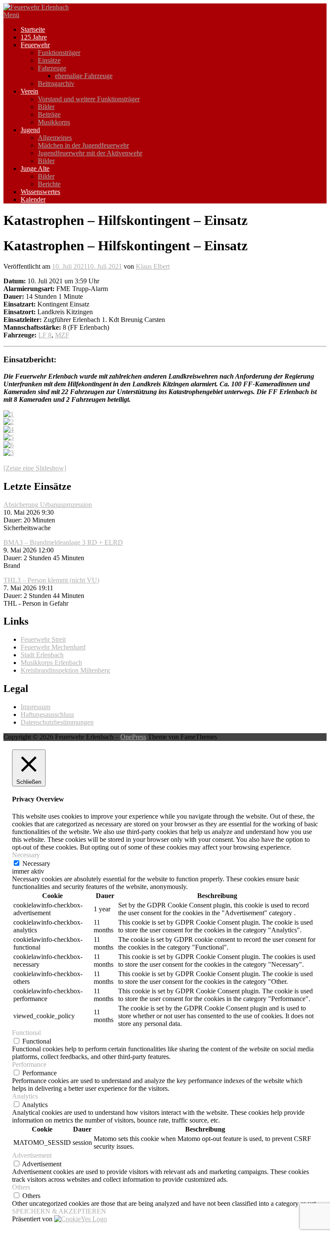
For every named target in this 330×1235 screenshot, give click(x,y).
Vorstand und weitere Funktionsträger (89, 99)
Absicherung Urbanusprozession (47, 504)
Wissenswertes (40, 191)
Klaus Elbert (153, 266)
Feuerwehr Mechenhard (53, 647)
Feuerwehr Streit (43, 639)
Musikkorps (54, 122)
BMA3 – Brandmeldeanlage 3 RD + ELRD (63, 542)
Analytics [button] (25, 1096)
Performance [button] (29, 1064)
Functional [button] (26, 1032)
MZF (62, 335)
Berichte (49, 184)
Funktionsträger (59, 52)
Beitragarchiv (56, 83)
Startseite (33, 29)
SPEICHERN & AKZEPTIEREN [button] (59, 1211)
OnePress (133, 736)
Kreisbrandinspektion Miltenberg (65, 670)
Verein (29, 91)
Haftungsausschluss (47, 714)
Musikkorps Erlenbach (51, 662)
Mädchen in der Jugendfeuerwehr (83, 145)
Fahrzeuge (52, 68)
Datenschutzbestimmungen (57, 722)
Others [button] (21, 1187)
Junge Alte (35, 168)
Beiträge (49, 114)
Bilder (46, 106)
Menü (11, 14)
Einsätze (49, 60)
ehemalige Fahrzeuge (84, 75)
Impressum (35, 706)
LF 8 (45, 335)
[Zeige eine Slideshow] (34, 468)
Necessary (36, 863)
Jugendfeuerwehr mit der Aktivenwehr (90, 153)
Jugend (30, 130)
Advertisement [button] (32, 1155)
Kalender (33, 199)
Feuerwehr (35, 45)
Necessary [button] (26, 855)
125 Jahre (34, 37)
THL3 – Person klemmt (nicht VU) (51, 580)
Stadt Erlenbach (42, 654)
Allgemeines (55, 137)
